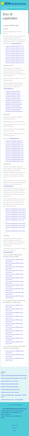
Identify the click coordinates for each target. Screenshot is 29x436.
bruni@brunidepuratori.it (17, 43)
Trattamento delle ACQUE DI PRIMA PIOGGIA (10, 389)
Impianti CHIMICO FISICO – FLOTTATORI (9, 381)
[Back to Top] (14, 425)
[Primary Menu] (27, 8)
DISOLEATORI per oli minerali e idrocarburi (9, 384)
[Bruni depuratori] (13, 3)
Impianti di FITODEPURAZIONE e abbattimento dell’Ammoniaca (14, 375)
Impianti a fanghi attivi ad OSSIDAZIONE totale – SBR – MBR (13, 378)
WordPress (19, 404)
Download (14, 428)
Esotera (14, 404)
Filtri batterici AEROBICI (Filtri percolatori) (9, 386)
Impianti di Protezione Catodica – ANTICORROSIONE (12, 399)
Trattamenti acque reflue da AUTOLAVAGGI (10, 392)
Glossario (14, 430)
